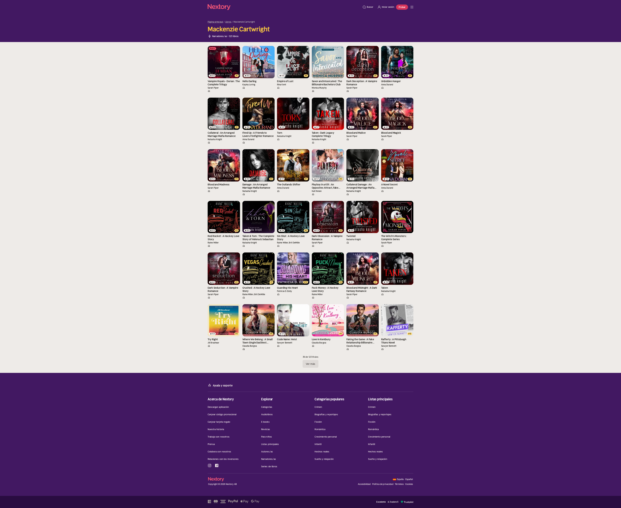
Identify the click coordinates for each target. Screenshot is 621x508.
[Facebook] (217, 465)
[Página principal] (284, 7)
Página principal (215, 22)
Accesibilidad (364, 484)
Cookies (409, 484)
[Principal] (412, 7)
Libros (228, 22)
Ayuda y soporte (223, 385)
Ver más (310, 363)
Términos (399, 484)
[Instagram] (210, 465)
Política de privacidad (382, 484)
